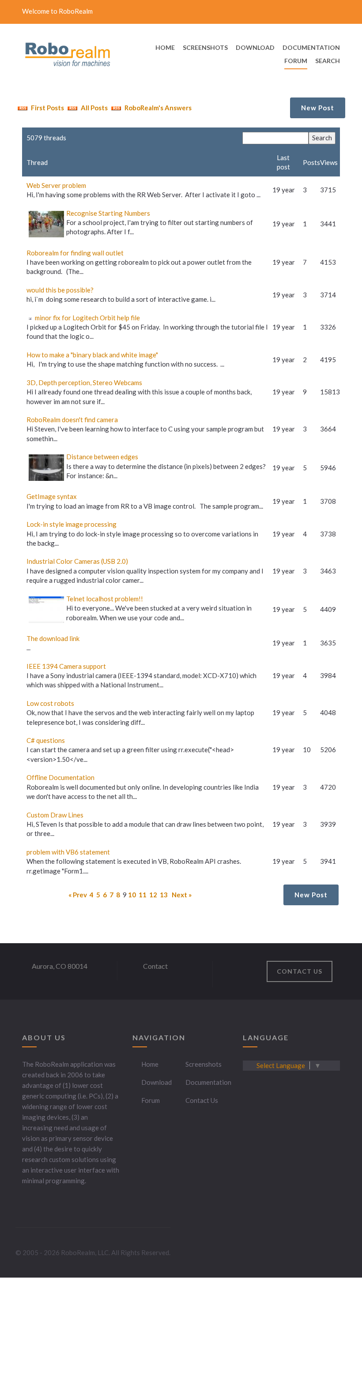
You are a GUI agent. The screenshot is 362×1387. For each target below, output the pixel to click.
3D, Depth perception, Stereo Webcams (84, 382)
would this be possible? (60, 290)
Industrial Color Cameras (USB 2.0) (77, 561)
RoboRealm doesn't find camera (72, 420)
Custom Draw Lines (54, 815)
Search (327, 60)
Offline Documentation (60, 777)
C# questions (45, 740)
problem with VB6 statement (68, 852)
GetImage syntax (51, 496)
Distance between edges (102, 457)
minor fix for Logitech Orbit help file (87, 318)
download (255, 47)
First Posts (47, 108)
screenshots (205, 47)
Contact (155, 966)
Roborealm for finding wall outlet (75, 253)
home (165, 47)
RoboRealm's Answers (157, 108)
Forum (295, 60)
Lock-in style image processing (71, 524)
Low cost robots (50, 703)
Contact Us (201, 1100)
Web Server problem (56, 185)
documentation (311, 47)
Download (156, 1082)
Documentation (208, 1082)
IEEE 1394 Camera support (66, 666)
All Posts (93, 108)
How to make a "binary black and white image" (92, 355)
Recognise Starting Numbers (108, 213)
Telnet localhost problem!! (104, 599)
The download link (52, 638)
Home (149, 1064)
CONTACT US (299, 971)
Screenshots (203, 1064)
